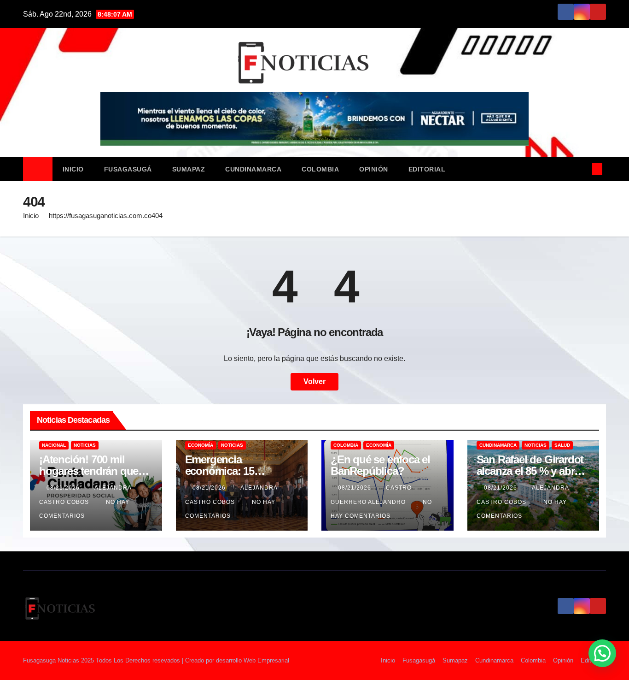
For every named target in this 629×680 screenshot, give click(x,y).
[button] (582, 169)
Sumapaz (188, 169)
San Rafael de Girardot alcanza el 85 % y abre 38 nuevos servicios (530, 471)
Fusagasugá (128, 169)
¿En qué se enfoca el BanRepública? (380, 465)
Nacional (54, 445)
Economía (200, 445)
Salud (562, 445)
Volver (314, 381)
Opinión (373, 169)
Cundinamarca (253, 169)
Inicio (73, 169)
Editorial (427, 169)
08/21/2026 (64, 488)
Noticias (85, 445)
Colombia (320, 169)
